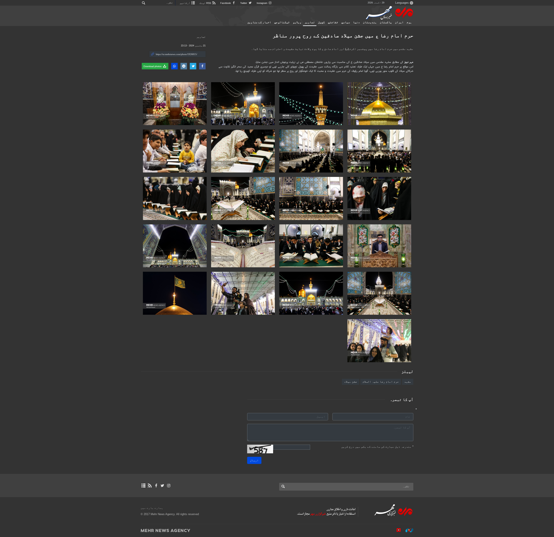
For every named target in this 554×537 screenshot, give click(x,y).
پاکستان (386, 22)
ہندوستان (370, 22)
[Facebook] (156, 485)
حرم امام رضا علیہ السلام (380, 381)
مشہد (407, 381)
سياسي (345, 22)
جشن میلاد (350, 381)
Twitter (244, 3)
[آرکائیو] (143, 485)
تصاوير (309, 22)
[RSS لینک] (149, 485)
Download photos (152, 66)
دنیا (356, 22)
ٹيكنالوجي (282, 22)
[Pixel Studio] (396, 530)
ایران (399, 22)
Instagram (262, 3)
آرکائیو (185, 3)
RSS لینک (206, 3)
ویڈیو (297, 22)
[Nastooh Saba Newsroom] (407, 530)
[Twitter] (162, 485)
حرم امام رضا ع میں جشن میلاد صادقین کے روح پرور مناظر (342, 35)
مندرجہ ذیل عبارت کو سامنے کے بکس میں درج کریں (377, 446)
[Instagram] (168, 485)
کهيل (321, 22)
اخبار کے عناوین (259, 22)
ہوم (409, 22)
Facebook (226, 3)
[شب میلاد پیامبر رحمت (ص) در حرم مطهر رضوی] (379, 103)
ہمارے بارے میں (152, 507)
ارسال (254, 460)
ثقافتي (333, 22)
